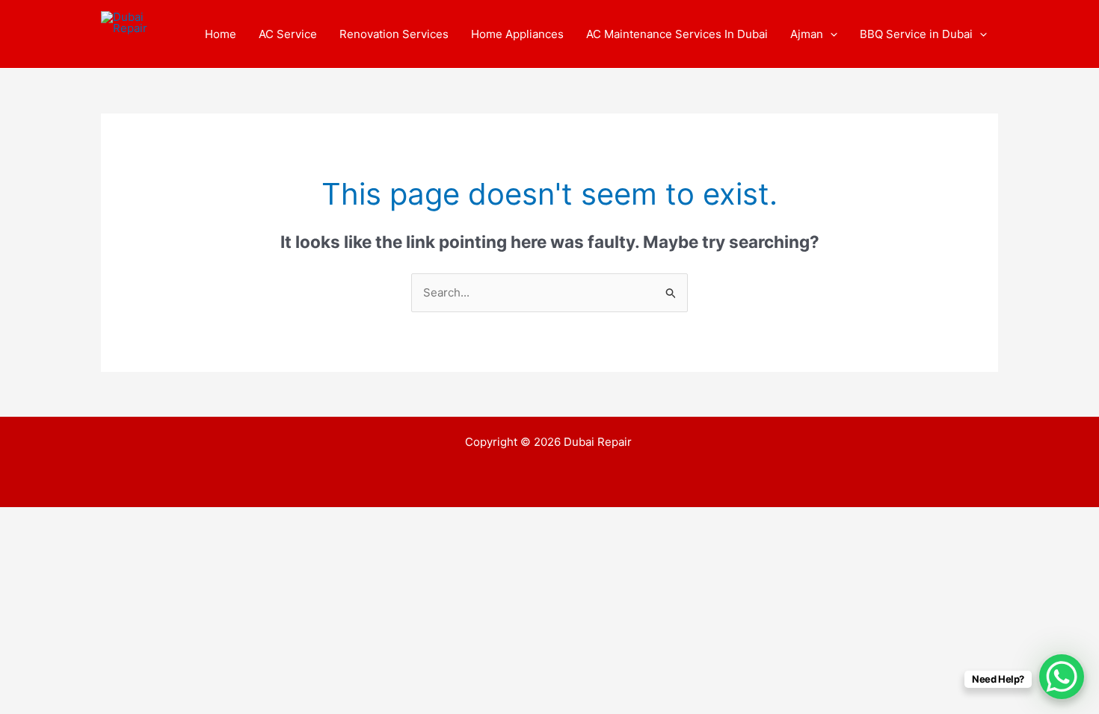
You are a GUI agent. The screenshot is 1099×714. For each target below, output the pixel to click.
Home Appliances (517, 34)
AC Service (288, 34)
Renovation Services (394, 34)
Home (220, 34)
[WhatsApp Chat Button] (1061, 676)
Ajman (806, 34)
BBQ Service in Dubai (916, 34)
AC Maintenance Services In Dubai (677, 34)
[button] (830, 34)
